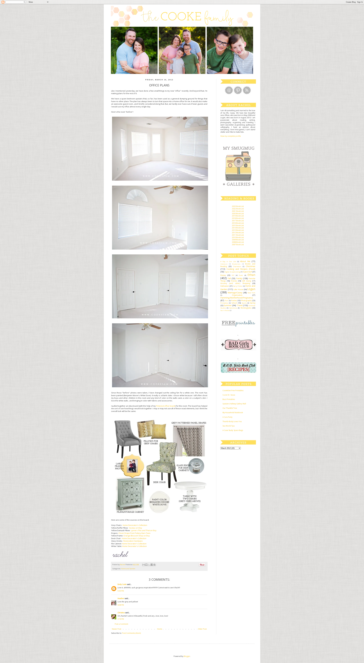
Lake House (238, 289)
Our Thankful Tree (230, 408)
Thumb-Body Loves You (232, 421)
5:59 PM (121, 591)
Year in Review (224, 310)
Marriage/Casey (235, 292)
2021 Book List (238, 211)
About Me (245, 261)
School (234, 303)
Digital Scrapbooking (232, 272)
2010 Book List (238, 237)
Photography (246, 300)
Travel (239, 305)
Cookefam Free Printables (233, 390)
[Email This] (143, 564)
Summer (228, 305)
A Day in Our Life (228, 261)
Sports (244, 303)
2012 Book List (238, 232)
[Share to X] (149, 564)
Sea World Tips (229, 426)
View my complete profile (230, 136)
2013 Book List (238, 230)
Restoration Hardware (133, 541)
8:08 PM (121, 605)
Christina (121, 612)
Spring (252, 303)
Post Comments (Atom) (131, 633)
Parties (234, 300)
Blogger (187, 656)
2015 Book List (238, 225)
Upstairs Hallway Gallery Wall (234, 403)
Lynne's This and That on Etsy (143, 530)
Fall (229, 278)
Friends (234, 281)
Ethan (251, 275)
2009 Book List (238, 239)
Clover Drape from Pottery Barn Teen (134, 533)
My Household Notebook (233, 412)
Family (239, 278)
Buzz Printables (229, 399)
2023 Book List (238, 206)
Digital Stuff (247, 272)
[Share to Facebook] (151, 564)
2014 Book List (238, 228)
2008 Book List (238, 242)
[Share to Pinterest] (154, 564)
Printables (224, 303)
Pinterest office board (165, 406)
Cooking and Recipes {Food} (241, 269)
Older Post (202, 629)
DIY (233, 275)
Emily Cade (122, 584)
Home (159, 629)
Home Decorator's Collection (135, 525)
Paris (226, 300)
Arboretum (224, 264)
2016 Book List (238, 223)
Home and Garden (128, 568)
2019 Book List (238, 216)
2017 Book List (238, 220)
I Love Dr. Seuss (229, 395)
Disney (223, 275)
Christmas (250, 266)
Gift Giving (246, 281)
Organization (237, 295)
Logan (251, 289)
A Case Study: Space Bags (233, 430)
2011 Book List (238, 235)
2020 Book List (238, 213)
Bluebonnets (236, 264)
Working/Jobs (246, 308)
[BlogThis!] (146, 564)
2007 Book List (238, 244)
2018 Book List (238, 218)
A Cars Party (227, 417)
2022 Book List (238, 208)
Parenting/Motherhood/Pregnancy (236, 297)
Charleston (237, 266)
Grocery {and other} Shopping (235, 283)
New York (251, 293)
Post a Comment (121, 624)
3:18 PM (121, 619)
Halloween (224, 286)
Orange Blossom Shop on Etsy (136, 535)
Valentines (233, 308)
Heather (121, 598)
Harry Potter (237, 286)
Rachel (123, 564)
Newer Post (116, 629)
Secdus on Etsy (135, 528)
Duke (241, 275)
